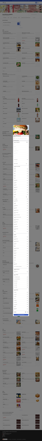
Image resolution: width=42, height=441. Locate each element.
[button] (21, 130)
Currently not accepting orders (21, 314)
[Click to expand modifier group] (27, 163)
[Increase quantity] (27, 312)
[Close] (28, 126)
